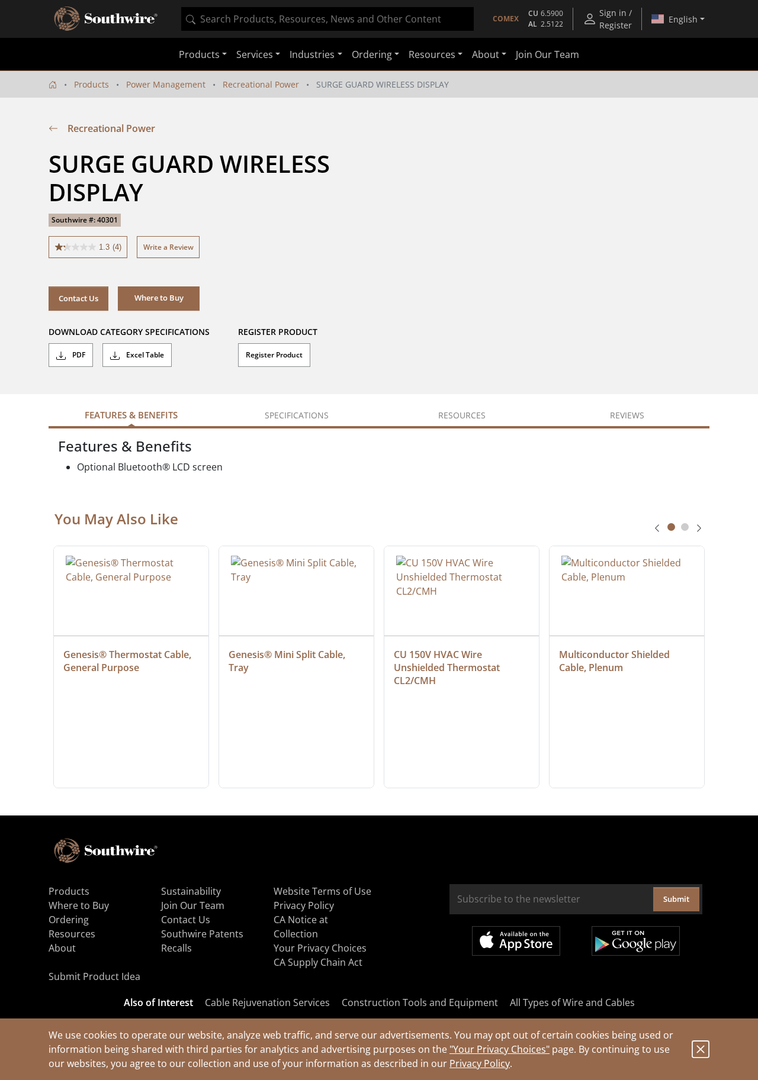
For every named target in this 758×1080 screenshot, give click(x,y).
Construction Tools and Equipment (420, 1002)
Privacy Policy (479, 1063)
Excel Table (144, 355)
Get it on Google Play (636, 941)
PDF (77, 355)
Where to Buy (79, 905)
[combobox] (327, 19)
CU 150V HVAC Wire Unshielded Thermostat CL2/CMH (448, 667)
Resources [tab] (462, 415)
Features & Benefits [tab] (131, 415)
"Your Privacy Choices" (499, 1049)
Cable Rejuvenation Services (267, 1002)
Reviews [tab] (627, 415)
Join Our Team (547, 54)
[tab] (671, 527)
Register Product (274, 355)
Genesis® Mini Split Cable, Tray (288, 661)
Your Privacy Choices (320, 948)
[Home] (53, 84)
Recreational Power (261, 84)
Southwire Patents (202, 933)
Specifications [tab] (297, 415)
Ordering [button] (372, 54)
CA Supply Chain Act (318, 962)
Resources (72, 933)
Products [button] (199, 54)
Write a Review (168, 247)
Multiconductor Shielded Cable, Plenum (615, 661)
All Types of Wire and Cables (572, 1002)
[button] (159, 298)
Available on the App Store (516, 941)
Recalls (176, 948)
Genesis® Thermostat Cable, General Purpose (128, 661)
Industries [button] (312, 54)
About (62, 948)
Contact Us (78, 298)
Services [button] (254, 54)
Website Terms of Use (322, 891)
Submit (676, 899)
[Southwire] (107, 19)
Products (91, 84)
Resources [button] (432, 54)
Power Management (165, 84)
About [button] (485, 54)
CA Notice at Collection (301, 926)
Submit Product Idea (94, 976)
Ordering (69, 919)
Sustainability (191, 891)
